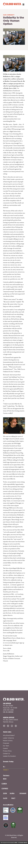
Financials (6, 743)
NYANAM (23, 793)
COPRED (5, 788)
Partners (6, 775)
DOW (5, 793)
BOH (4, 779)
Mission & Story (8, 740)
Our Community (8, 15)
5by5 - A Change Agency (21, 842)
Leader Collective (8, 738)
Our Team (6, 745)
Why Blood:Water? (9, 735)
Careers (5, 748)
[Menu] (23, 4)
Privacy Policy (7, 751)
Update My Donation (9, 756)
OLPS (5, 798)
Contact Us (6, 753)
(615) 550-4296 (8, 710)
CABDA (4, 783)
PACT (13, 798)
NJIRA (12, 793)
